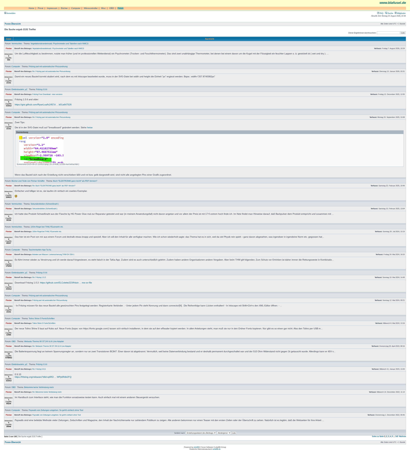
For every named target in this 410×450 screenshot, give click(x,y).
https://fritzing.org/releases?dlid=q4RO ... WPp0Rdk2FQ (43, 377)
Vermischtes (17, 43)
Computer (75, 8)
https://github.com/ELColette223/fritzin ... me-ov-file (66, 282)
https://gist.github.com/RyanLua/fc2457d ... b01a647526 (43, 104)
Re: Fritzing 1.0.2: (39, 277)
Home (31, 8)
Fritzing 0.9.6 (41, 89)
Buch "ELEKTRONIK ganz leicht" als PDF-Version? (75, 181)
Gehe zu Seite (378, 436)
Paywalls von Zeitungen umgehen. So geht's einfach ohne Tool (56, 410)
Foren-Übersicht (13, 24)
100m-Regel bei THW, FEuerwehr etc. (47, 227)
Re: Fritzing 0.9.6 (39, 369)
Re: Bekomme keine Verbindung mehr (47, 392)
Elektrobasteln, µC (20, 89)
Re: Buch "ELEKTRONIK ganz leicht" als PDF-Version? (53, 186)
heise (90, 127)
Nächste (402, 436)
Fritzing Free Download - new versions (47, 94)
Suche (390, 13)
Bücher (64, 8)
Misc (103, 8)
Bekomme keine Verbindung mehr (39, 387)
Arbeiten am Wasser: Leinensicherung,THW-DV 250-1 (53, 254)
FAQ (381, 13)
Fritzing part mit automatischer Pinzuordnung (48, 66)
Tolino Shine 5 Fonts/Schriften (42, 318)
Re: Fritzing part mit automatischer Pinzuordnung (51, 71)
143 (396, 436)
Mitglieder (401, 13)
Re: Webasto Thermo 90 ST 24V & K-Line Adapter (51, 346)
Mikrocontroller (91, 8)
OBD (111, 8)
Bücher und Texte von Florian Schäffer (28, 181)
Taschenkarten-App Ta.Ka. (40, 250)
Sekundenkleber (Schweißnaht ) (45, 204)
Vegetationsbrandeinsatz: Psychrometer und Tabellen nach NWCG (59, 43)
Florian (9, 48)
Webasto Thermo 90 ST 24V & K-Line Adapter (44, 341)
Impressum (52, 8)
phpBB (196, 447)
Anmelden (11, 13)
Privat (40, 8)
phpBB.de (217, 449)
